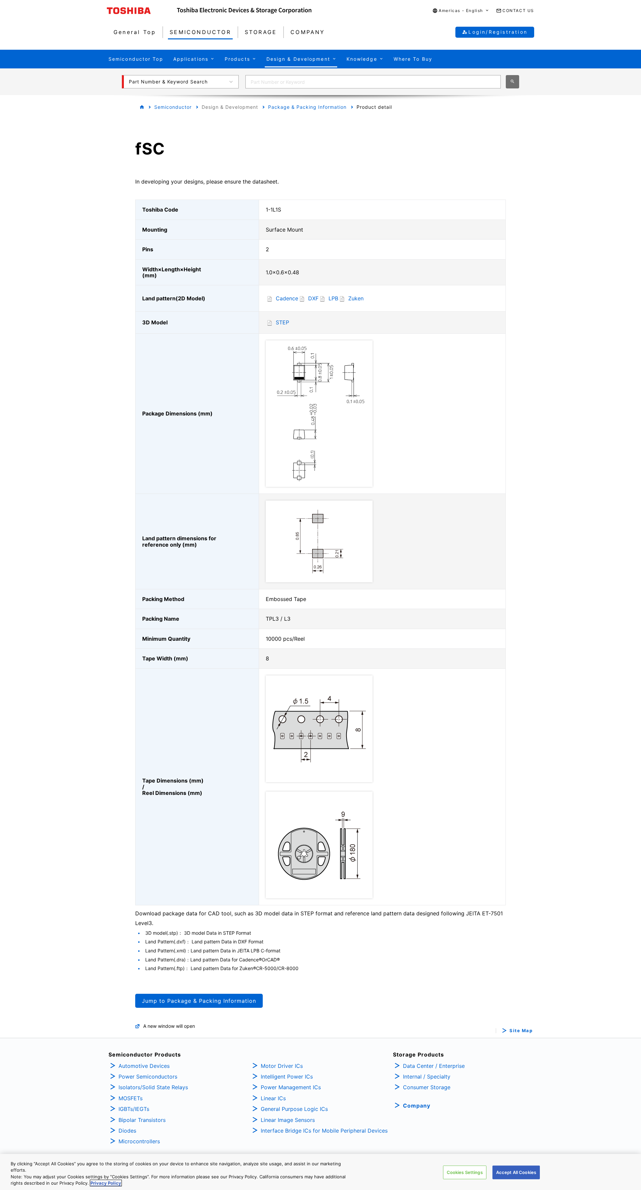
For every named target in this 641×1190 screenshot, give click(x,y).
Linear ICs (273, 1098)
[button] (461, 10)
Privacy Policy (105, 1183)
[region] (320, 1172)
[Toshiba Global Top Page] (142, 10)
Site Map (520, 1030)
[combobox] (373, 81)
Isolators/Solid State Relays (153, 1087)
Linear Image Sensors (288, 1120)
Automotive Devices (144, 1066)
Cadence (287, 298)
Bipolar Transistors (142, 1120)
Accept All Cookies (516, 1172)
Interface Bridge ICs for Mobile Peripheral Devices (324, 1130)
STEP (282, 322)
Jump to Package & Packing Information (199, 1000)
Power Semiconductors (148, 1076)
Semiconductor (173, 107)
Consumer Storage (426, 1087)
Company (416, 1105)
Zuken (356, 298)
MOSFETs (131, 1098)
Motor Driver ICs (282, 1066)
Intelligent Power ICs (287, 1076)
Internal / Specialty (426, 1076)
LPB (333, 298)
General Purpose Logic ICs (294, 1109)
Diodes (127, 1130)
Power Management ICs (291, 1087)
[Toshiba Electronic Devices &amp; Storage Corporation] (244, 10)
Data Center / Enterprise (434, 1066)
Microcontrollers (139, 1141)
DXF (313, 298)
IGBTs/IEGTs (134, 1109)
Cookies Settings (465, 1172)
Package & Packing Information (307, 107)
